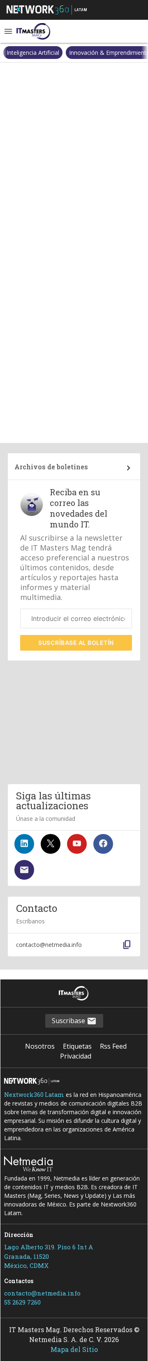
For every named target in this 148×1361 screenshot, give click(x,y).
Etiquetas (77, 1046)
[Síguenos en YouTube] (77, 844)
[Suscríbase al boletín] (24, 870)
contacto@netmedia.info (42, 1293)
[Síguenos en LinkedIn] (24, 844)
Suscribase (69, 1020)
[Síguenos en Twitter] (50, 844)
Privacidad (75, 1056)
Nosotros (40, 1046)
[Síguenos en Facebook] (103, 844)
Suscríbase (76, 642)
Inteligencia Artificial (33, 52)
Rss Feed (113, 1046)
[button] (8, 31)
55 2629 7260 (22, 1302)
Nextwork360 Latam (34, 1095)
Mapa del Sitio (74, 1349)
